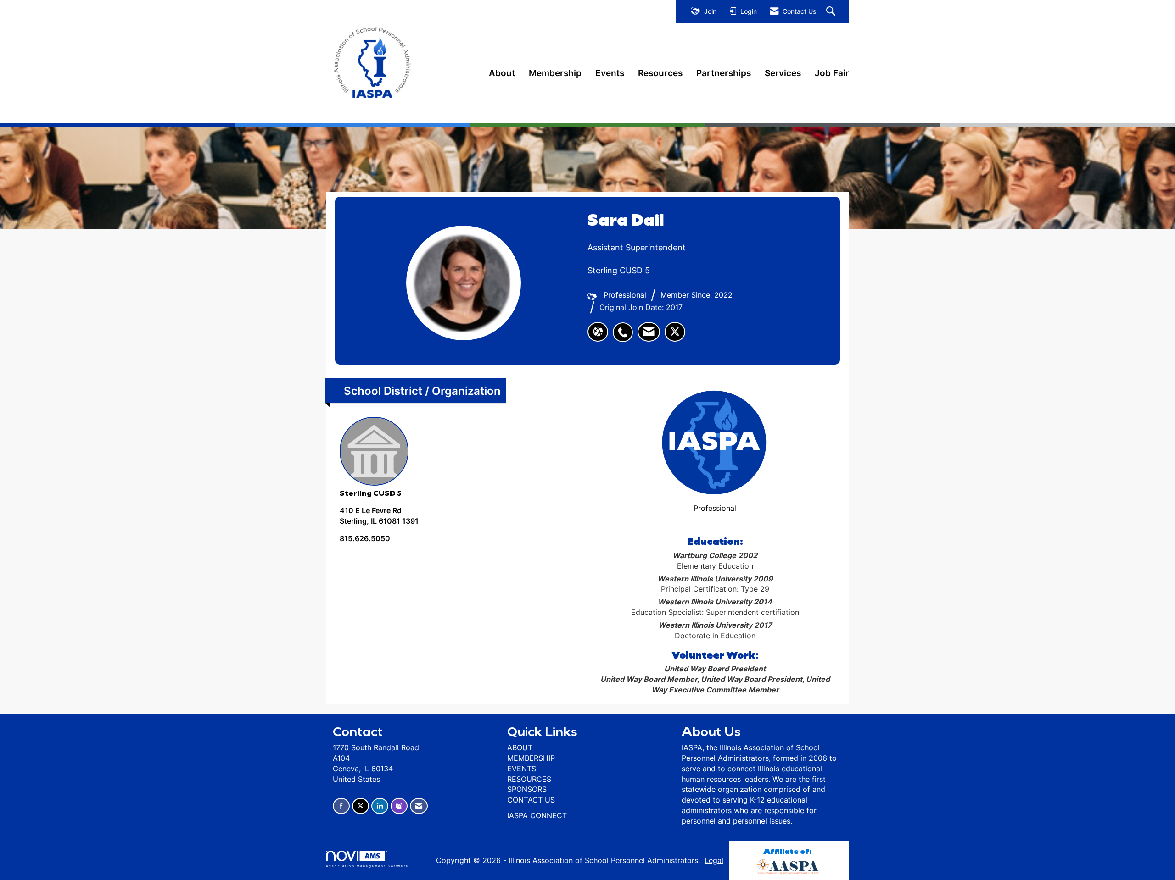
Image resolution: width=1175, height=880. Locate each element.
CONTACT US (531, 800)
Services (783, 73)
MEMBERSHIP (531, 758)
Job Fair (832, 73)
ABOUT (519, 747)
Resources (660, 73)
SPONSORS (527, 789)
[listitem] (625, 327)
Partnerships (723, 73)
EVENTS (521, 769)
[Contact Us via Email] (419, 806)
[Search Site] (832, 11)
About (502, 73)
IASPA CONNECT (537, 815)
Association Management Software (367, 866)
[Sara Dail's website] (598, 332)
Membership (555, 73)
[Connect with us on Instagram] (399, 806)
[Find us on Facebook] (341, 806)
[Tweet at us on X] (360, 806)
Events (609, 73)
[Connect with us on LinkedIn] (379, 806)
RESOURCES (529, 779)
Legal (714, 860)
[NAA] (789, 864)
